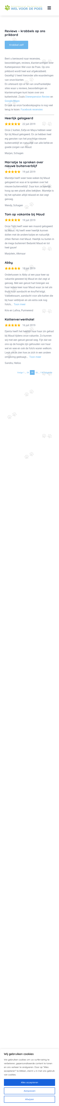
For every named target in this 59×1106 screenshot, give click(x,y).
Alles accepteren (29, 1082)
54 (28, 372)
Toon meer (19, 304)
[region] (29, 1077)
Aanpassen (29, 1090)
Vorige (20, 372)
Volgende (48, 372)
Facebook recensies (32, 109)
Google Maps (12, 100)
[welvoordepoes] (23, 6)
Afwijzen (29, 1099)
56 (37, 372)
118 (41, 372)
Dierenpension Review (37, 96)
